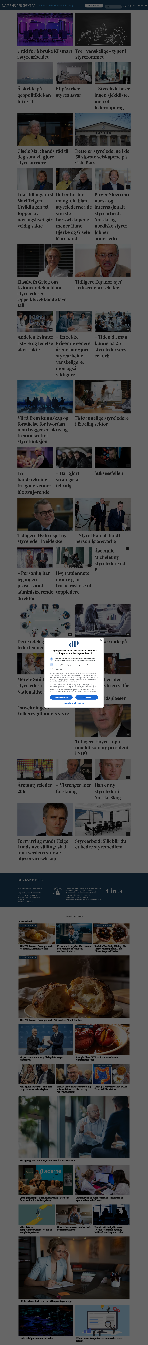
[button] (74, 669)
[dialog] (74, 673)
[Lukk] (100, 640)
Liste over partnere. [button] (70, 681)
